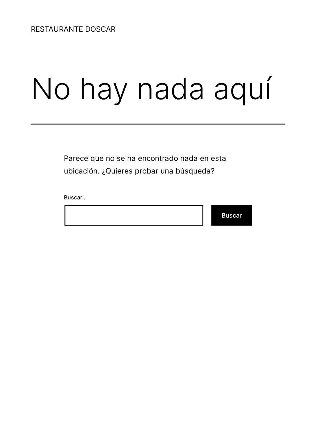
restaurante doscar (73, 29)
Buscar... (75, 197)
